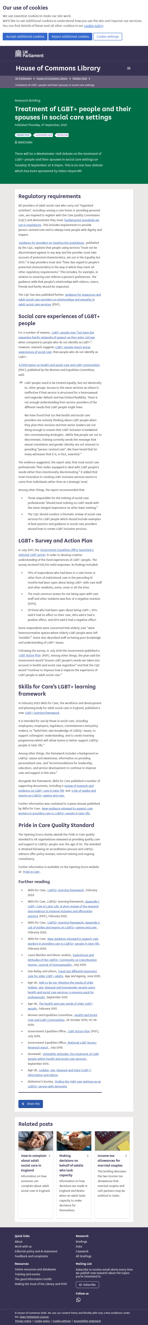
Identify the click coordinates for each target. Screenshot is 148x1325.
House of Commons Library (58, 68)
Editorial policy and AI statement (36, 1251)
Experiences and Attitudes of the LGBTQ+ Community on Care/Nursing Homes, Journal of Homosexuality (62, 960)
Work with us (23, 1246)
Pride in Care (31, 872)
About (19, 1241)
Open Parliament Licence (34, 1317)
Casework (82, 1251)
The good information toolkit (33, 1279)
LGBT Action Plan (30, 655)
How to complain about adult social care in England (34, 1163)
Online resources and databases (35, 1269)
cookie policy (93, 26)
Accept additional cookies (25, 37)
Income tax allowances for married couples (110, 1160)
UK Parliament (23, 78)
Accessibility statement (87, 1321)
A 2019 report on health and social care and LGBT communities (59, 365)
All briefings (83, 1256)
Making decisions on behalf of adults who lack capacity (71, 1165)
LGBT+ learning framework (42, 713)
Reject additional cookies (70, 37)
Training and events (27, 1274)
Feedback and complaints (31, 1256)
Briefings (81, 1241)
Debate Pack (80, 78)
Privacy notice (23, 1321)
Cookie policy (42, 1321)
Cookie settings (108, 37)
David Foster (25, 142)
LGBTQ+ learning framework (65, 890)
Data (79, 1246)
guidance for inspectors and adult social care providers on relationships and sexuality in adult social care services (59, 299)
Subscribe (89, 1284)
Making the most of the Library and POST (41, 1284)
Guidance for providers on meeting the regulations (51, 243)
